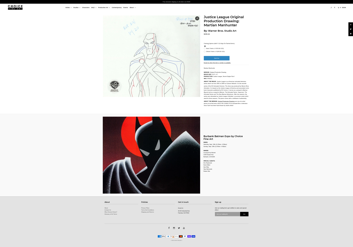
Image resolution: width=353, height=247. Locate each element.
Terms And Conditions (147, 210)
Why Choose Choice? (111, 212)
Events (125, 7)
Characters (85, 7)
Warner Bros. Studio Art (222, 30)
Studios (76, 7)
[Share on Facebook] (350, 24)
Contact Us (108, 210)
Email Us (180, 208)
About (132, 7)
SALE (93, 7)
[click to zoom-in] (197, 18)
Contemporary (117, 7)
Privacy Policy (145, 208)
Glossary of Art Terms (111, 214)
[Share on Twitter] (350, 29)
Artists (67, 7)
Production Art (103, 7)
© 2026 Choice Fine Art (176, 240)
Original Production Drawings (226, 101)
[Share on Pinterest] (350, 34)
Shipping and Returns (147, 212)
